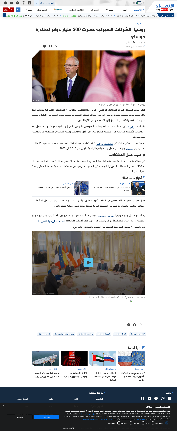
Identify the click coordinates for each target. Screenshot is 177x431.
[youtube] (149, 398)
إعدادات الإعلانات (140, 419)
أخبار (76, 398)
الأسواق (95, 10)
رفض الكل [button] (20, 417)
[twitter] (156, 399)
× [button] (4, 405)
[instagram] (162, 399)
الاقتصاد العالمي (76, 10)
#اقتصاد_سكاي (167, 15)
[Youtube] (12, 3)
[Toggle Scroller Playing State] (4, 15)
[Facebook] (6, 3)
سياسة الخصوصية (88, 419)
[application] (88, 263)
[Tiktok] (29, 3)
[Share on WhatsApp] (56, 46)
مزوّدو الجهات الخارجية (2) (88, 413)
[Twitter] (18, 3)
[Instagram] (23, 3)
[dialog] (88, 417)
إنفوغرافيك (42, 10)
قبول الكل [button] (46, 417)
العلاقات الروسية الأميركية (51, 220)
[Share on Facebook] (50, 46)
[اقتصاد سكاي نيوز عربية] (159, 7)
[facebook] (142, 399)
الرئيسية (138, 10)
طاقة (50, 398)
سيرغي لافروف (106, 215)
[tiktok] (169, 399)
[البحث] (18, 9)
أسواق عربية (22, 398)
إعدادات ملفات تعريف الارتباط (103, 419)
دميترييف (131, 126)
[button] (44, 3)
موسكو (129, 148)
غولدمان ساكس (104, 143)
